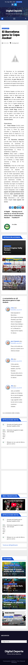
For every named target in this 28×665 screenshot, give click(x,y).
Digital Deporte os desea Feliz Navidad (12, 266)
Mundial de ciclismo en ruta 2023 (14, 620)
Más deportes (13, 600)
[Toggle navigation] (14, 18)
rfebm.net (22, 205)
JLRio (15, 224)
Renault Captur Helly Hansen (13, 249)
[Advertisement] (14, 458)
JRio (12, 359)
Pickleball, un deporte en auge (13, 603)
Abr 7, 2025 (8, 574)
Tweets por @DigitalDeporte (10, 545)
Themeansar (14, 662)
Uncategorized (5, 28)
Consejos (12, 565)
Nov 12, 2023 (8, 606)
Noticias (6, 567)
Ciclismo (6, 616)
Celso (12, 308)
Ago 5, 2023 (8, 623)
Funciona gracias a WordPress (10, 661)
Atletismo (6, 565)
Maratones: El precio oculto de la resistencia (14, 570)
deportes (17, 565)
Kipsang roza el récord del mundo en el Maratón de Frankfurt (13, 285)
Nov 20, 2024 (8, 590)
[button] (25, 18)
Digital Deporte (14, 10)
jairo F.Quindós (15, 341)
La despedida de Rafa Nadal (13, 587)
